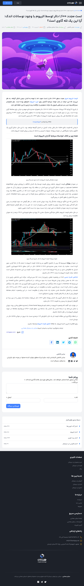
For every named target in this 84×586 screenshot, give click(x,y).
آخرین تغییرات (78, 525)
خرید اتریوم (34, 102)
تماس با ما (79, 503)
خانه (79, 11)
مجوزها (80, 506)
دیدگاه (75, 382)
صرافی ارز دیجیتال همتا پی (29, 328)
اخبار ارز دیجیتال (77, 484)
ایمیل (8, 397)
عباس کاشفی (70, 27)
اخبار (75, 11)
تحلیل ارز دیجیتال (77, 488)
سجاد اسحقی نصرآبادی (53, 27)
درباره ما (79, 500)
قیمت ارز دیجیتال (77, 466)
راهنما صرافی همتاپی (76, 518)
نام (76, 397)
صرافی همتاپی (72, 3)
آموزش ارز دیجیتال (77, 481)
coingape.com (10, 332)
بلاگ (80, 469)
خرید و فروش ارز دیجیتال (75, 462)
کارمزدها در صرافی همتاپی (74, 522)
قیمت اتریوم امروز (71, 98)
